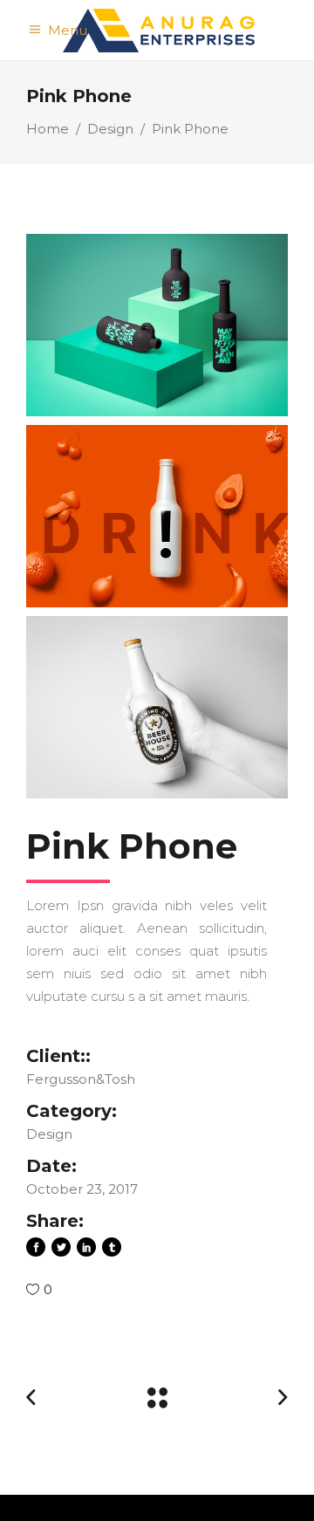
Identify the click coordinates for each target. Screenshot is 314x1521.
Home (47, 128)
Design (110, 128)
